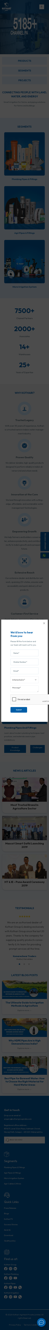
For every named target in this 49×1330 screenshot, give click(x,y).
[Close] (44, 623)
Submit (19, 710)
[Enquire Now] (41, 1322)
